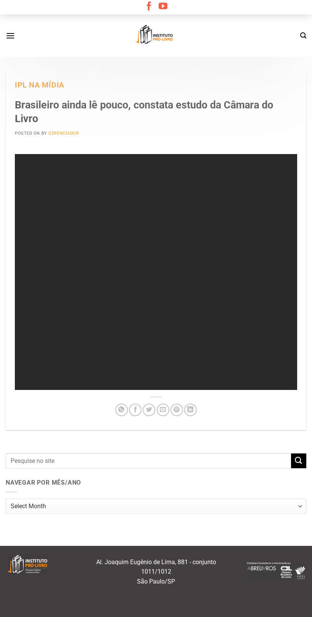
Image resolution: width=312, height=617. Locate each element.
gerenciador (63, 133)
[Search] (303, 35)
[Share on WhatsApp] (121, 410)
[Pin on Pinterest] (176, 410)
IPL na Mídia (39, 85)
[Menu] (10, 35)
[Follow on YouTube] (163, 7)
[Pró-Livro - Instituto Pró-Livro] (156, 35)
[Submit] (298, 460)
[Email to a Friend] (163, 410)
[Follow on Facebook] (149, 7)
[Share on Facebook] (135, 410)
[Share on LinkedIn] (190, 410)
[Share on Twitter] (149, 410)
